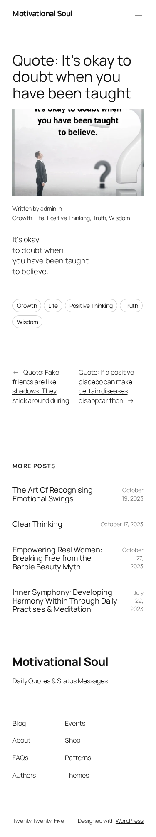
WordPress (130, 821)
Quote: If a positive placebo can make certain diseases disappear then (106, 386)
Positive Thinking (68, 218)
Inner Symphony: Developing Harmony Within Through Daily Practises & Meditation (64, 600)
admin (48, 208)
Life (39, 218)
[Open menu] (139, 14)
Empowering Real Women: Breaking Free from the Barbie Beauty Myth (57, 558)
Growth (22, 218)
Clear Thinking (37, 524)
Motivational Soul (42, 13)
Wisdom (119, 218)
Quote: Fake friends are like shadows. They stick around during (40, 386)
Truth (99, 218)
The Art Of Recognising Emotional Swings (52, 494)
